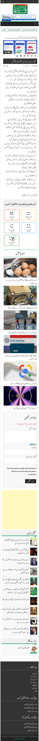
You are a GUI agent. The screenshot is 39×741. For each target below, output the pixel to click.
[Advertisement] (19, 509)
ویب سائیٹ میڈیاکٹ (32, 711)
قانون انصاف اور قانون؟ (22, 30)
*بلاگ (35, 691)
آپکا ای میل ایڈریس (30, 456)
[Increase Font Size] (7, 66)
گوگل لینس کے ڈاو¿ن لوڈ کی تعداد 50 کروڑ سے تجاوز (23, 383)
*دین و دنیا (34, 673)
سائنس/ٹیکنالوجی (26, 195)
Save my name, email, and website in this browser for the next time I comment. (21, 471)
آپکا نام (34, 447)
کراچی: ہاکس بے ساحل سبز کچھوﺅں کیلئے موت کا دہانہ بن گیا (23, 332)
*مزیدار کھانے (34, 682)
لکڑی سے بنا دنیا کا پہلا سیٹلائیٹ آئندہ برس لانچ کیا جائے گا (22, 308)
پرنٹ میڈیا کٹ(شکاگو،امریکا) (30, 708)
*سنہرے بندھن (33, 679)
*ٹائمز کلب (34, 688)
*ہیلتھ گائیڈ (34, 685)
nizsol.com (20, 738)
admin (33, 66)
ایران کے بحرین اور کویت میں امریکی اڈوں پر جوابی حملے (15, 599)
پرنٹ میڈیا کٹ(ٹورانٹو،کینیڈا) (30, 704)
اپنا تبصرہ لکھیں (32, 428)
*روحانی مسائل (33, 676)
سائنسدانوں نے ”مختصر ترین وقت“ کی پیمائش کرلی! (25, 408)
